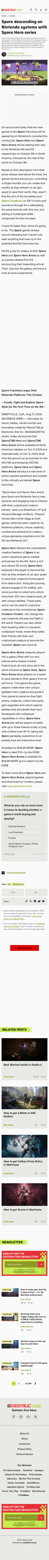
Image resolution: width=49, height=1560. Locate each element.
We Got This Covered (29, 1478)
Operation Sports (15, 1487)
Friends (12, 838)
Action (12, 16)
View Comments (24, 947)
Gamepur (39, 1470)
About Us (24, 1433)
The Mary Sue (33, 1487)
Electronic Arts (18, 884)
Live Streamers (15, 832)
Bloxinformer (38, 1491)
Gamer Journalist (16, 1482)
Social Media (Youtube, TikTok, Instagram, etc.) (23, 845)
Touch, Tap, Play (10, 1491)
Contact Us (24, 1444)
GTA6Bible (23, 1495)
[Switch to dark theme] (41, 9)
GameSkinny (33, 1482)
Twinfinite (27, 1470)
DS (9, 884)
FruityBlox (25, 1491)
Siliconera (12, 1478)
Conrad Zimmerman (16, 53)
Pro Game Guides (12, 1470)
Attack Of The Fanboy (16, 1474)
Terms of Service (18, 1271)
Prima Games (35, 1474)
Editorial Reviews (16, 826)
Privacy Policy (31, 1271)
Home (4, 16)
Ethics (24, 1438)
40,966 (28, 1383)
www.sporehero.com (19, 786)
